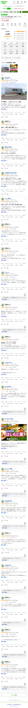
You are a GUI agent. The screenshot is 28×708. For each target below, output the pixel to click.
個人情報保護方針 (17, 704)
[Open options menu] (26, 78)
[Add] (25, 15)
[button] (5, 68)
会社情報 (9, 704)
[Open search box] (2, 57)
